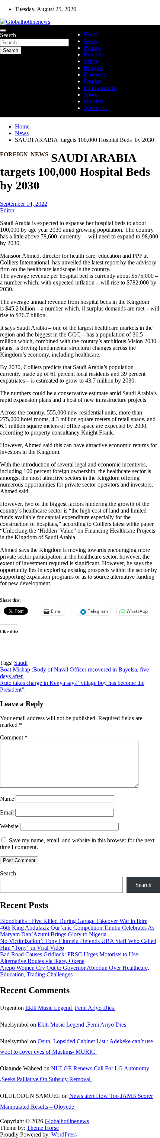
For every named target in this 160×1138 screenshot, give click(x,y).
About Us (95, 108)
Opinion (93, 101)
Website (9, 826)
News (90, 41)
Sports (91, 94)
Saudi (21, 663)
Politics (92, 48)
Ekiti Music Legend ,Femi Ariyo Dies (70, 1008)
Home (91, 34)
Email (7, 812)
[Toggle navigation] (3, 30)
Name (7, 799)
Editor (7, 210)
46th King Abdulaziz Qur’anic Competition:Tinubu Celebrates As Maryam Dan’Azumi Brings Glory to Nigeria (77, 930)
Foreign (93, 81)
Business (94, 54)
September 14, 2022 (23, 204)
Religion (94, 68)
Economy (95, 74)
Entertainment (100, 88)
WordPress (64, 1134)
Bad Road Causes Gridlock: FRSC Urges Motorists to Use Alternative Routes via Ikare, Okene (69, 957)
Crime (91, 61)
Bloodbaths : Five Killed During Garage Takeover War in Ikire (73, 921)
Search (8, 35)
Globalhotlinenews (67, 1121)
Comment (14, 737)
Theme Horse (43, 1128)
